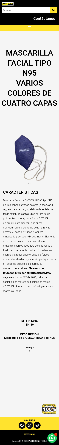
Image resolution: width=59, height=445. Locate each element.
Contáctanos (44, 18)
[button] (29, 28)
